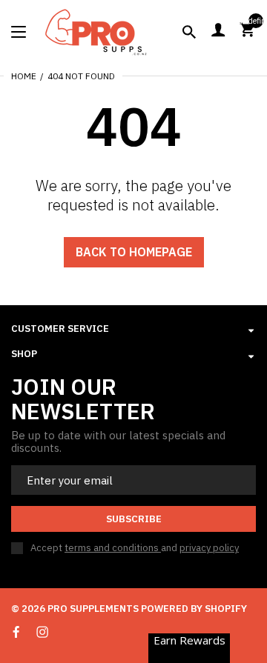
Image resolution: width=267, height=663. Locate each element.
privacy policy (209, 548)
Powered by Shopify (194, 608)
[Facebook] (16, 632)
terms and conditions (113, 548)
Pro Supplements (93, 608)
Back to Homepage (134, 251)
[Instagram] (42, 632)
